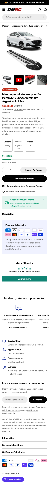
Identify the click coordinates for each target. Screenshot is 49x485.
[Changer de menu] (3, 9)
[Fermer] (43, 199)
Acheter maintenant (24, 178)
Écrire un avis (24, 278)
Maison (5, 26)
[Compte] (39, 9)
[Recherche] (43, 17)
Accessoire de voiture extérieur (27, 26)
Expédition (18, 109)
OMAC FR (14, 473)
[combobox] (24, 17)
